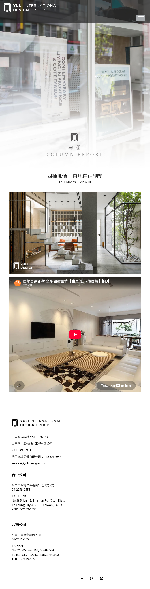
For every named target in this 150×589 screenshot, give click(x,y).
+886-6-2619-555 (23, 559)
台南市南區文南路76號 (26, 535)
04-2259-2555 (21, 490)
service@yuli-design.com (28, 463)
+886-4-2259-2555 (24, 509)
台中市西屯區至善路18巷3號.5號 (33, 485)
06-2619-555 (20, 539)
